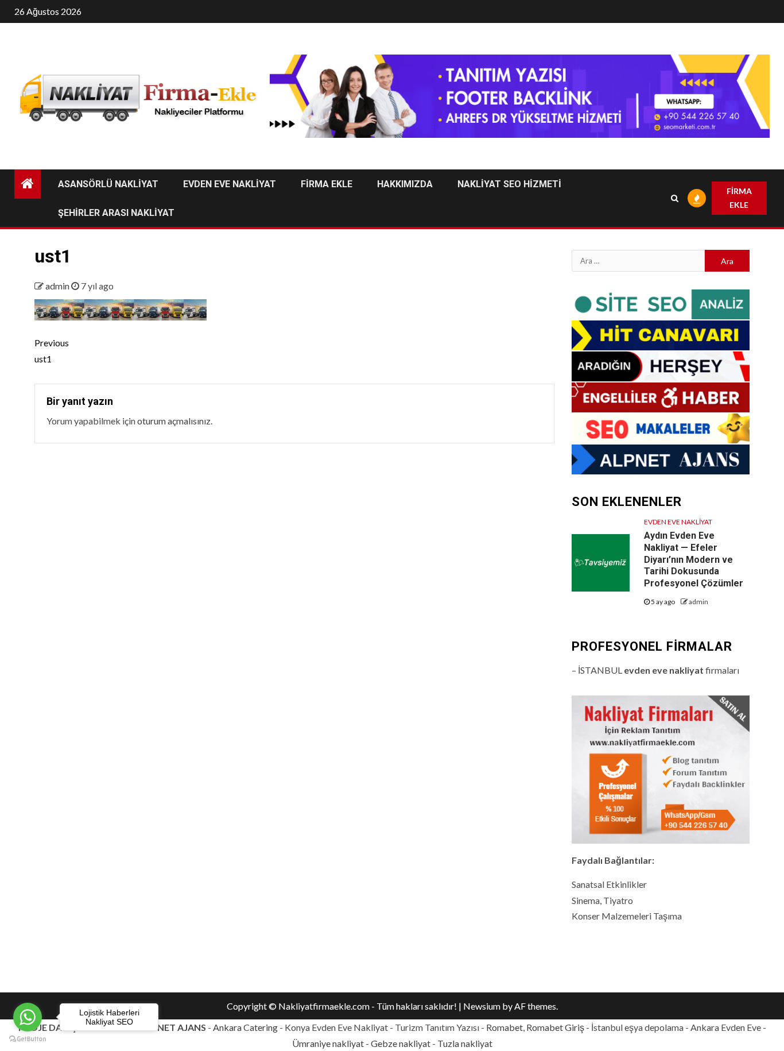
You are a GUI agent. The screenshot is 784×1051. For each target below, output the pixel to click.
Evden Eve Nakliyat (678, 521)
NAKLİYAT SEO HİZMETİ (509, 184)
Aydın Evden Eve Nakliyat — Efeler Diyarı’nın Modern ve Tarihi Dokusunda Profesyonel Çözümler (693, 559)
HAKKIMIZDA (405, 184)
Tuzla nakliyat (464, 1043)
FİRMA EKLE (326, 184)
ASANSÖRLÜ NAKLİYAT (108, 184)
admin (58, 285)
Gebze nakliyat (400, 1043)
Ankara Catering (245, 1027)
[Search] (675, 198)
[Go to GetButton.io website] (27, 1039)
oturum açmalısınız (174, 420)
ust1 (51, 350)
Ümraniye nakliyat (328, 1043)
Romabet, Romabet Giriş (535, 1027)
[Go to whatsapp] (27, 1017)
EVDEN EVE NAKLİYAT (229, 184)
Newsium (481, 1005)
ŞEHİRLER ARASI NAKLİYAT (116, 212)
